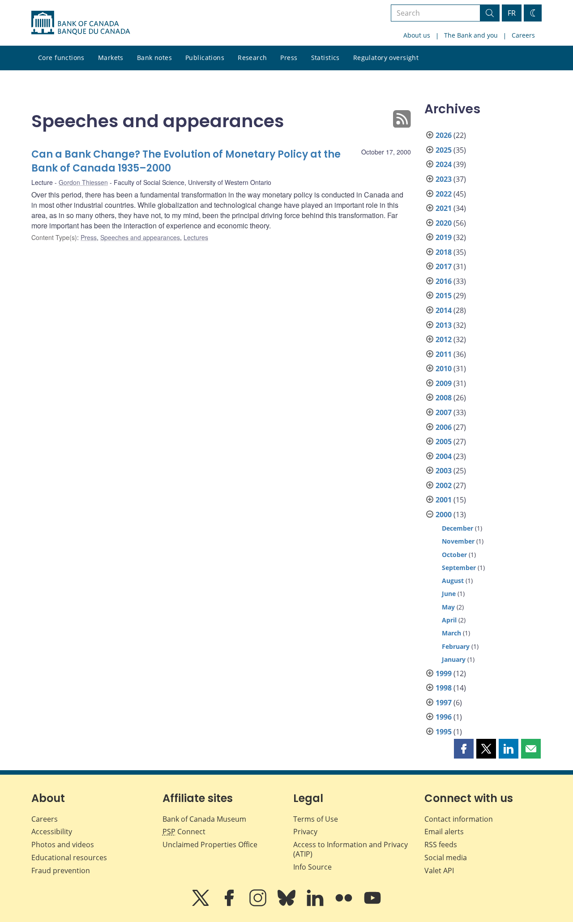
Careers (523, 35)
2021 (444, 208)
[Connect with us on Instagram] (258, 904)
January (454, 659)
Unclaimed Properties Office (209, 844)
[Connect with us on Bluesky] (287, 904)
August (453, 580)
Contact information (458, 819)
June (449, 593)
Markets (111, 57)
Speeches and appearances (140, 237)
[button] (464, 749)
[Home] (80, 23)
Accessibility (51, 831)
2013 (444, 325)
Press (288, 57)
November (458, 541)
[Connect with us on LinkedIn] (316, 904)
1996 (444, 717)
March (451, 633)
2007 (444, 412)
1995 (444, 732)
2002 (444, 485)
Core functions (61, 57)
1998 (444, 688)
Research (252, 57)
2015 (444, 295)
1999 (444, 673)
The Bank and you (471, 35)
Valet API (439, 870)
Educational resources (69, 857)
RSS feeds (440, 844)
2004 (444, 456)
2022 (444, 194)
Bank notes (154, 57)
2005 (444, 441)
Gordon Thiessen (83, 182)
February (456, 646)
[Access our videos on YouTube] (372, 904)
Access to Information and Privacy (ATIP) (350, 849)
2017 (444, 266)
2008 (444, 398)
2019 (444, 237)
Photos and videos (62, 844)
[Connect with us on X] (201, 904)
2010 (444, 368)
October (454, 554)
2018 (444, 252)
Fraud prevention (60, 870)
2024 (444, 164)
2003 (444, 471)
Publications (204, 57)
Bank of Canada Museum (204, 819)
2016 (444, 281)
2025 (444, 150)
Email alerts (444, 831)
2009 (444, 383)
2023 (444, 179)
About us (416, 35)
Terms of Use (315, 819)
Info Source (312, 867)
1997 (444, 703)
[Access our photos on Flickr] (344, 904)
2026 (444, 135)
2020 (444, 223)
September (459, 567)
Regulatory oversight (386, 57)
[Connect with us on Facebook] (230, 904)
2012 (444, 339)
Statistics (325, 57)
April (449, 620)
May (448, 607)
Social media (445, 857)
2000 (444, 514)
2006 (444, 427)
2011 (444, 354)
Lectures (196, 237)
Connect (183, 831)
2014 (444, 310)
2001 (444, 500)
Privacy (305, 831)
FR (512, 13)
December (457, 528)
